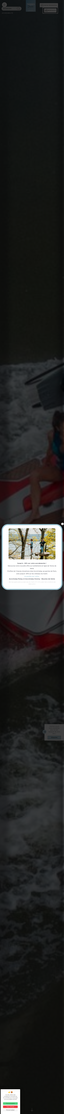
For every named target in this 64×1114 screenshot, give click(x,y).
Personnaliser (10, 1110)
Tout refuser (10, 1106)
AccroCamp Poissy (16, 579)
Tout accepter (10, 1103)
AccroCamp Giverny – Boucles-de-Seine (40, 579)
